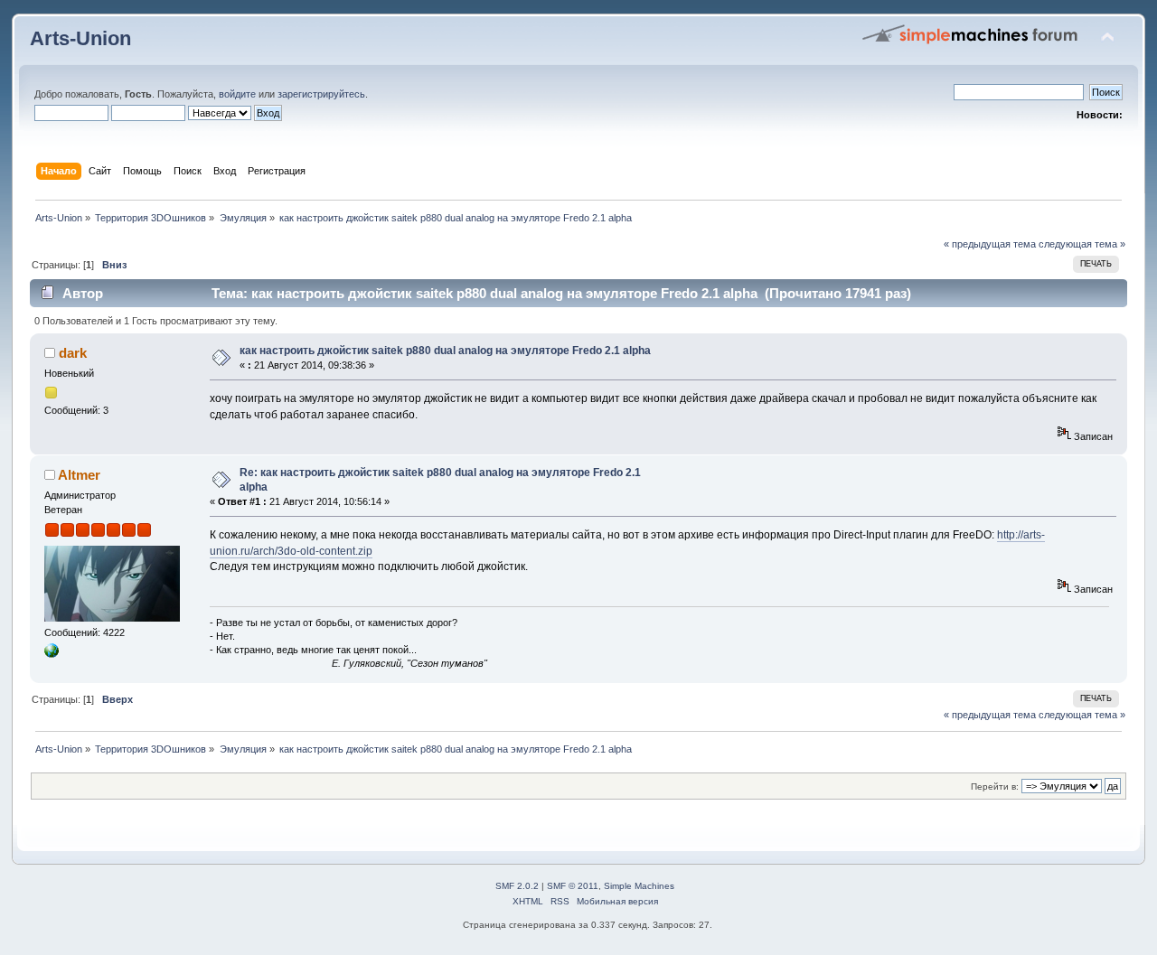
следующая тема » (1082, 244)
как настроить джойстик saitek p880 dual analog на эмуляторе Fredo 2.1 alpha (445, 350)
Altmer (79, 474)
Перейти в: (995, 786)
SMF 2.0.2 (517, 886)
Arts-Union (80, 38)
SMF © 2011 (572, 886)
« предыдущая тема (990, 244)
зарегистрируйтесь (321, 94)
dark (73, 352)
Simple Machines (639, 886)
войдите (237, 94)
